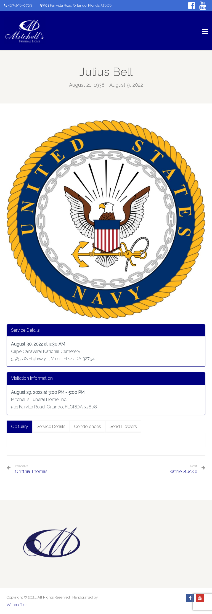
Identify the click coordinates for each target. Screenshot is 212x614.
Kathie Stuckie (183, 471)
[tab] (20, 427)
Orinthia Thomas (31, 469)
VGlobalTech (17, 605)
